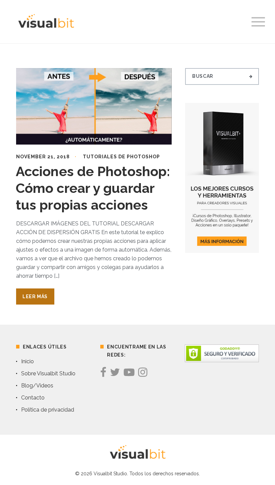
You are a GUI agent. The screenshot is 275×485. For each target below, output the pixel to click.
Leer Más (35, 296)
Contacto (33, 397)
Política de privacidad (47, 410)
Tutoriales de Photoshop (121, 156)
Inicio (27, 361)
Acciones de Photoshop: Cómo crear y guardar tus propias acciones (93, 188)
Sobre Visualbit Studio (48, 373)
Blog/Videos (37, 385)
